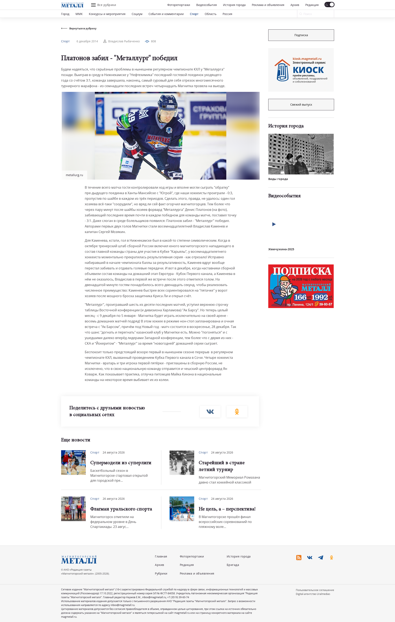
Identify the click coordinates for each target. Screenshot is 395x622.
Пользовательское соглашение (315, 590)
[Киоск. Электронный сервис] (301, 70)
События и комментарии (166, 14)
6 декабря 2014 (87, 41)
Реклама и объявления (268, 5)
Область (210, 14)
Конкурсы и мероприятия (107, 14)
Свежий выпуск (301, 104)
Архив (294, 5)
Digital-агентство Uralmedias (313, 594)
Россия (227, 14)
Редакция (312, 5)
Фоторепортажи (178, 5)
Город (65, 14)
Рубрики (161, 573)
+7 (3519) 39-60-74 (178, 597)
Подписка (301, 35)
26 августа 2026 (114, 499)
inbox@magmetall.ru (154, 597)
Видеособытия (206, 5)
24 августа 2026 (114, 452)
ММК (79, 14)
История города (234, 5)
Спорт (194, 14)
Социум (137, 14)
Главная (161, 556)
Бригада (233, 565)
